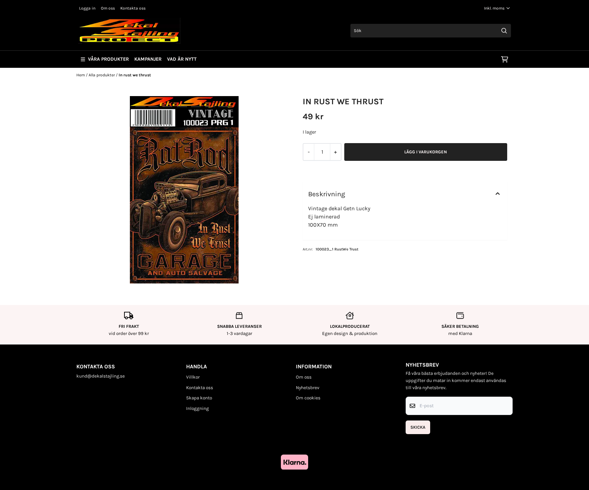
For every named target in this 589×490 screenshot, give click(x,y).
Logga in (87, 8)
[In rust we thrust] (184, 190)
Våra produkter (108, 59)
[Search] (504, 30)
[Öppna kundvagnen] (504, 59)
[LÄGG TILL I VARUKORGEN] (425, 152)
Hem (81, 75)
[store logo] (129, 31)
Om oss (108, 8)
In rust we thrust (135, 75)
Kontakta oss (133, 8)
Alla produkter (102, 75)
